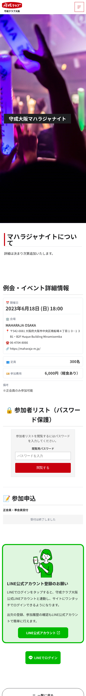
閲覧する (43, 468)
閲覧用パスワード (43, 448)
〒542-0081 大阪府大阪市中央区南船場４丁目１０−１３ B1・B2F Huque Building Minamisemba (45, 333)
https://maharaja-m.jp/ (25, 348)
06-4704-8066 (19, 342)
